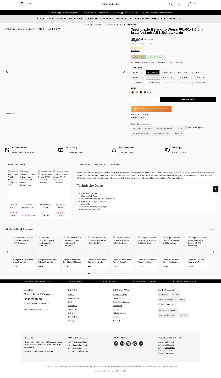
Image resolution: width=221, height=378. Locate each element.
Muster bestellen (74, 298)
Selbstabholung (73, 317)
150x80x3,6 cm (154, 83)
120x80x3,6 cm (138, 83)
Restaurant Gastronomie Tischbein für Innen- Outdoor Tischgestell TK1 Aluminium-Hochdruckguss (29, 206)
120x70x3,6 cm (200, 77)
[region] (66, 71)
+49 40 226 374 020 (190, 281)
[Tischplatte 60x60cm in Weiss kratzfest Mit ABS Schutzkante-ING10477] (65, 71)
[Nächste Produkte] (213, 252)
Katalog (71, 295)
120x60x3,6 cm (184, 77)
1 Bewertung (135, 51)
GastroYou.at (169, 351)
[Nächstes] (124, 71)
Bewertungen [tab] (115, 164)
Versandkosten (76, 367)
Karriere (116, 317)
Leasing (71, 321)
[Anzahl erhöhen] (156, 99)
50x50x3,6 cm (138, 72)
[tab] (85, 164)
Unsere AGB (117, 298)
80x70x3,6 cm (197, 72)
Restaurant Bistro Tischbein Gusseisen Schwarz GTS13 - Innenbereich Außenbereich (61, 206)
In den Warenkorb (188, 99)
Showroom (72, 309)
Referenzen (72, 313)
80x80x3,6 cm (138, 77)
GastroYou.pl (170, 353)
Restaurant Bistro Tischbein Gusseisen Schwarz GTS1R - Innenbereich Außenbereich (45, 206)
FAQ (70, 302)
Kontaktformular (42, 309)
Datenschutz (117, 306)
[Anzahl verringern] (133, 99)
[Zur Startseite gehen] (110, 7)
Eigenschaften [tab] (100, 164)
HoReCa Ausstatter (120, 313)
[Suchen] (171, 3)
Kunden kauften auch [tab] (16, 164)
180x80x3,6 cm (200, 83)
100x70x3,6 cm (153, 78)
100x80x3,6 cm (168, 77)
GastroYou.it (169, 342)
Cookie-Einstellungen (121, 302)
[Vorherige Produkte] (7, 252)
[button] (215, 189)
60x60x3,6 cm (152, 72)
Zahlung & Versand (120, 295)
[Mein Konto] (179, 3)
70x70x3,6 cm (182, 72)
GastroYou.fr (169, 345)
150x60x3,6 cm (170, 83)
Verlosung (116, 321)
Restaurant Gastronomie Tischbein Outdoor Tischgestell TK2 (14, 206)
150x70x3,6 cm (186, 83)
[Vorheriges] (7, 71)
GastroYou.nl (170, 348)
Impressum (117, 309)
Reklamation (72, 306)
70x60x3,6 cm (167, 72)
